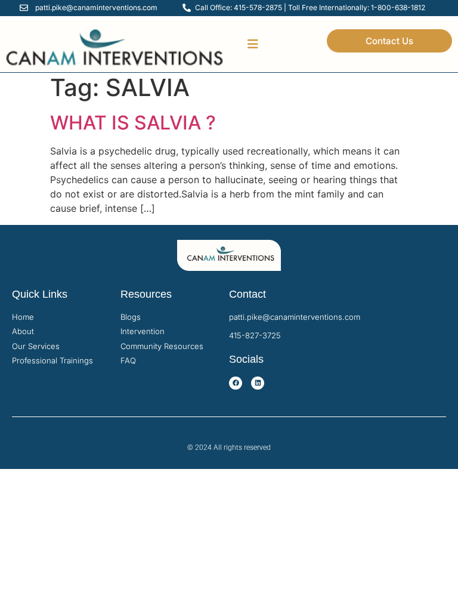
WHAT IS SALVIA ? (133, 122)
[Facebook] (235, 383)
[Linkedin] (257, 383)
